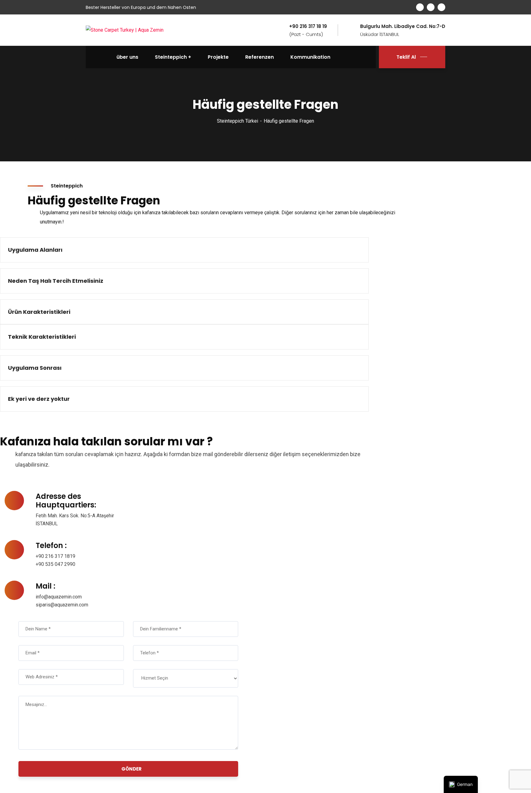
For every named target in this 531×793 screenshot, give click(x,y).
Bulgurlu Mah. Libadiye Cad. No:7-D (402, 26)
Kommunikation (310, 57)
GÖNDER (131, 769)
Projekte (218, 57)
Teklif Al (406, 57)
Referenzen (259, 57)
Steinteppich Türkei (237, 121)
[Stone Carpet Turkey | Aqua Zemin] (124, 30)
